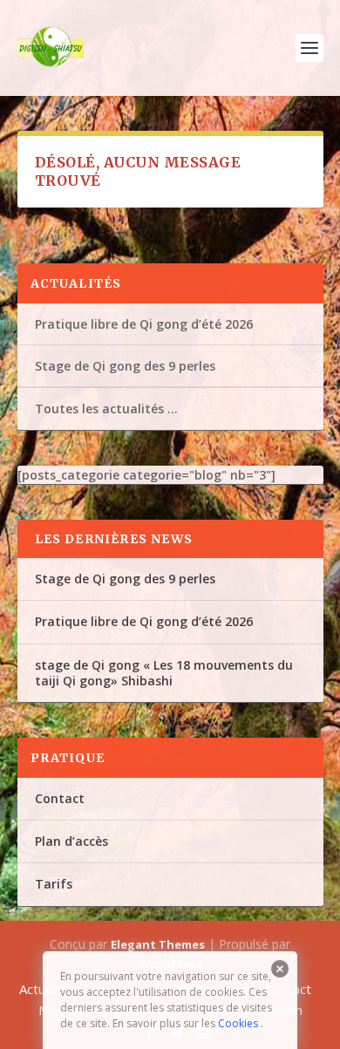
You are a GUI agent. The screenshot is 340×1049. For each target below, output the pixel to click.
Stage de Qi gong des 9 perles (125, 365)
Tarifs (53, 883)
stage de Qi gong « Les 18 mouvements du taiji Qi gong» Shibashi (164, 673)
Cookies (238, 1023)
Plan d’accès (71, 841)
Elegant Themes (158, 944)
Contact (60, 798)
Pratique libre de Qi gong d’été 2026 (144, 324)
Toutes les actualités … (106, 408)
